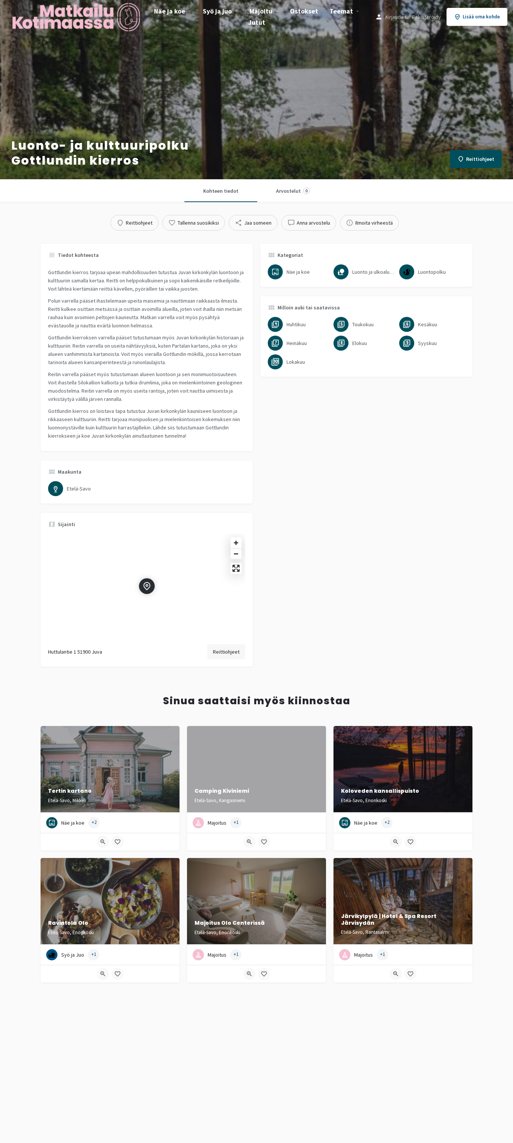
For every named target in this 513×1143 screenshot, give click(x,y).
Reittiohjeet (226, 651)
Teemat (341, 11)
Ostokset (304, 11)
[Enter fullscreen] (236, 568)
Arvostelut (292, 191)
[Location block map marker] (147, 586)
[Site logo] (77, 16)
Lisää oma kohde (481, 17)
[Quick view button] (103, 842)
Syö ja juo (217, 11)
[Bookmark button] (118, 842)
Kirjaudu (394, 17)
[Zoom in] (236, 542)
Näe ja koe (169, 11)
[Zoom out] (236, 553)
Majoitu (260, 11)
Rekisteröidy (426, 17)
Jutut (256, 22)
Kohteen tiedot (220, 191)
